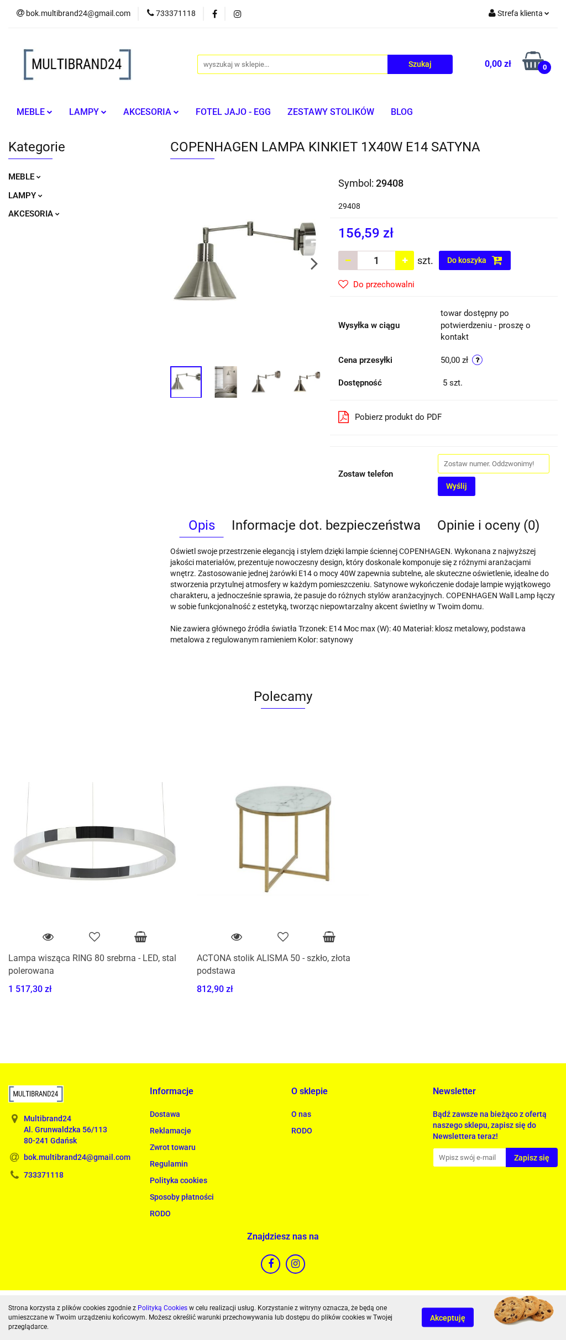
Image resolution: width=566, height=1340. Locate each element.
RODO (160, 1213)
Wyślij (456, 486)
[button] (171, 1091)
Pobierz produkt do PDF (398, 417)
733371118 (44, 1174)
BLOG (402, 112)
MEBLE (32, 112)
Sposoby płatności (182, 1197)
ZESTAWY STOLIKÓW (330, 112)
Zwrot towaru (173, 1147)
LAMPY (85, 112)
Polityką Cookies (162, 1308)
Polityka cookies (178, 1180)
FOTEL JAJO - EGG (233, 112)
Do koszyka (467, 260)
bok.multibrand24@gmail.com (77, 1157)
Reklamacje (170, 1130)
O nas (301, 1114)
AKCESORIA (148, 112)
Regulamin (169, 1163)
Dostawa (165, 1114)
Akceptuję (447, 1317)
